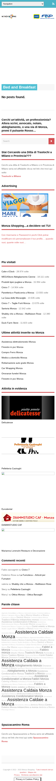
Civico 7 (5, 287)
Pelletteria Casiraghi (11, 468)
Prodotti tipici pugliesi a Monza (16, 282)
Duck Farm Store (10, 323)
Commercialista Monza (39, 617)
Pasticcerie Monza (9, 626)
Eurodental (7, 509)
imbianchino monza (29, 619)
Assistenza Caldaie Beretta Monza (29, 645)
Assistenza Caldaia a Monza (21, 662)
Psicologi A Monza (22, 637)
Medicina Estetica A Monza (29, 694)
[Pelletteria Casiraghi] (28, 465)
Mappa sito (32, 772)
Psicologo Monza (8, 710)
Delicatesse (7, 422)
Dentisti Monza (23, 617)
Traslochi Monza (34, 652)
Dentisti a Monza (45, 642)
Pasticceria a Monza (41, 629)
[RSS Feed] (53, 3)
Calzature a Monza (9, 617)
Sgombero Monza (24, 668)
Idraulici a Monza (25, 629)
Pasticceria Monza (32, 655)
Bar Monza (12, 647)
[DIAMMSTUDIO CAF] (28, 521)
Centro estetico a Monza (23, 687)
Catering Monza (32, 640)
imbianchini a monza (9, 642)
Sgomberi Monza (41, 687)
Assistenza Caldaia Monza (27, 690)
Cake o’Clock (8, 271)
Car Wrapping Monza (12, 368)
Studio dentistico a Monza (27, 642)
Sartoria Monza (9, 308)
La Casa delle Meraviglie (14, 298)
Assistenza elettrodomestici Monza (19, 342)
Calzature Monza (13, 615)
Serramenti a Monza (22, 705)
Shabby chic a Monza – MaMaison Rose (21, 314)
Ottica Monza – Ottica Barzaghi (27, 594)
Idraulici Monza (17, 653)
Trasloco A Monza (10, 619)
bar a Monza (26, 615)
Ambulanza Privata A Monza (42, 657)
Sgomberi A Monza (9, 645)
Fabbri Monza (40, 678)
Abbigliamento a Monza (22, 670)
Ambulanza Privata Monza (28, 681)
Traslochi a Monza (34, 673)
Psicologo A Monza (18, 650)
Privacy (17, 775)
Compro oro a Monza (26, 676)
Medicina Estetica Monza (13, 640)
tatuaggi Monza (41, 624)
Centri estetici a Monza (43, 626)
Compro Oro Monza (23, 626)
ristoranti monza (30, 613)
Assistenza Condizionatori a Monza (25, 677)
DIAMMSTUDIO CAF (12, 525)
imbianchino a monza (27, 707)
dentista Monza (37, 705)
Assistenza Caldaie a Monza (24, 701)
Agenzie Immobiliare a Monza (13, 613)
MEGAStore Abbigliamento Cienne (18, 277)
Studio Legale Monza (9, 629)
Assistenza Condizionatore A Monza (19, 622)
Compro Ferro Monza (12, 352)
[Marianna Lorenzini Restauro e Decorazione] (28, 530)
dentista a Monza (46, 707)
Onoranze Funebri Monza (20, 657)
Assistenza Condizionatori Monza (22, 696)
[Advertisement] (28, 51)
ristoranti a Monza (46, 620)
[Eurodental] (28, 474)
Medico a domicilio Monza (14, 357)
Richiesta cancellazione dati (31, 775)
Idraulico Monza (47, 640)
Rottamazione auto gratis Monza (18, 363)
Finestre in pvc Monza (12, 347)
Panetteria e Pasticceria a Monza (18, 292)
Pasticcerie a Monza (26, 684)
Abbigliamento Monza (28, 665)
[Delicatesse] (28, 418)
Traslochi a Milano (11, 176)
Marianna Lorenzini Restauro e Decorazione (23, 550)
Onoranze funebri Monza (14, 373)
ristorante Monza (8, 633)
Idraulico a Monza (41, 615)
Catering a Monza (9, 681)
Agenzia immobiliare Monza (40, 637)
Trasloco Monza (16, 655)
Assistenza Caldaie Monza (27, 634)
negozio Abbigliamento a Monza (29, 647)
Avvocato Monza (27, 624)
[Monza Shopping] (28, 18)
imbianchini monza (32, 650)
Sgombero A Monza (9, 694)
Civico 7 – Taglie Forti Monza (16, 303)
